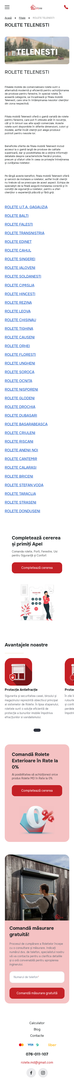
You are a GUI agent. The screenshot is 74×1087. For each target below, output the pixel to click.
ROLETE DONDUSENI (22, 511)
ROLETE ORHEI (17, 346)
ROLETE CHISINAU (20, 320)
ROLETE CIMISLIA (19, 285)
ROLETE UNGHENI (20, 363)
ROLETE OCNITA (18, 381)
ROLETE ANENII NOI (21, 450)
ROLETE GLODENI (20, 398)
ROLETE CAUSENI (20, 337)
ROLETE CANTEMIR (21, 459)
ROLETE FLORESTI (20, 354)
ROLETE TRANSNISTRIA (24, 233)
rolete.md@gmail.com (37, 1062)
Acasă (8, 18)
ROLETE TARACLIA (20, 494)
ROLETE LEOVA (18, 311)
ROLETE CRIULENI (20, 433)
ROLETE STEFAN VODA (24, 485)
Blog (37, 1029)
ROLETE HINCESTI (20, 294)
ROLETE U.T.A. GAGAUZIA (26, 207)
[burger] (7, 7)
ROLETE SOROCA (19, 372)
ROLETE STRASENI (20, 502)
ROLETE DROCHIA (20, 407)
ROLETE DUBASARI (21, 415)
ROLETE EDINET (18, 242)
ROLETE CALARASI (21, 467)
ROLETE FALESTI (19, 224)
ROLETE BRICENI (19, 476)
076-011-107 (37, 1054)
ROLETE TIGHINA (19, 328)
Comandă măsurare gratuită (37, 993)
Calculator (37, 1023)
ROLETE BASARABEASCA (26, 424)
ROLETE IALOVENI (20, 268)
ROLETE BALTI (17, 216)
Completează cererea (37, 568)
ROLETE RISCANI (19, 441)
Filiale (22, 18)
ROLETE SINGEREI (20, 259)
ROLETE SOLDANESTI (23, 276)
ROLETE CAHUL (18, 250)
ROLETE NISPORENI (21, 389)
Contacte (37, 1036)
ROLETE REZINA (18, 302)
